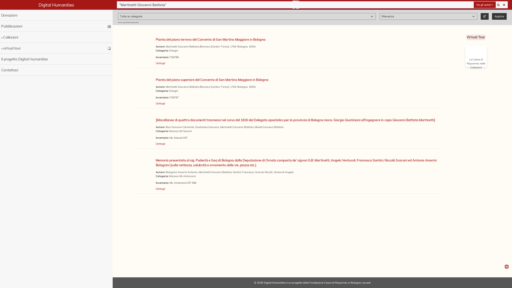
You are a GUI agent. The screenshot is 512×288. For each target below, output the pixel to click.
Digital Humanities (56, 5)
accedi (367, 282)
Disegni (173, 50)
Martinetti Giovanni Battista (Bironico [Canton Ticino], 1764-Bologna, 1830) (211, 46)
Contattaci (9, 70)
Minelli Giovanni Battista (269, 127)
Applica (499, 16)
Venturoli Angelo (284, 172)
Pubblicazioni (11, 26)
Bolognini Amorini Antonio (181, 172)
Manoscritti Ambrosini (182, 176)
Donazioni (9, 15)
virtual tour (12, 48)
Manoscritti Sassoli (180, 131)
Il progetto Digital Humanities (24, 59)
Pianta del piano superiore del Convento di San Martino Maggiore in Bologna (212, 80)
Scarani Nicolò (263, 172)
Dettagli (160, 63)
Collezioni (10, 37)
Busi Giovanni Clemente (180, 127)
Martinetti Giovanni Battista (236, 127)
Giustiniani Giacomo (207, 127)
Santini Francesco (243, 172)
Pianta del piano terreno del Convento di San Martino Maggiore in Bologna (210, 39)
